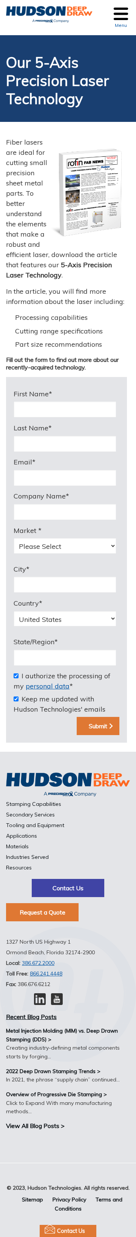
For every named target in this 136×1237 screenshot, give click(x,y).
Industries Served (27, 857)
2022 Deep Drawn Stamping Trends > (53, 1071)
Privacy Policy (69, 1199)
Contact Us (71, 1231)
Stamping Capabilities (33, 804)
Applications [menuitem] (21, 835)
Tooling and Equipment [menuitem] (35, 825)
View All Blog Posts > (35, 1126)
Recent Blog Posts (31, 1016)
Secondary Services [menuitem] (30, 814)
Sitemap (32, 1199)
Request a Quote (42, 912)
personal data (48, 686)
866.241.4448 (46, 973)
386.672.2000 (38, 963)
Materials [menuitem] (17, 846)
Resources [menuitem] (19, 867)
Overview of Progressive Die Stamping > (56, 1094)
